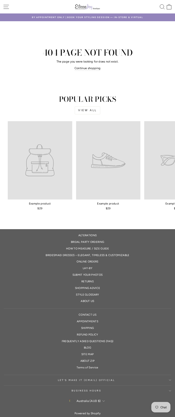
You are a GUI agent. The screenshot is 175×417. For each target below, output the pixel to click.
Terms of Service (87, 367)
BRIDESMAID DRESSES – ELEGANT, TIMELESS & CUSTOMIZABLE (87, 255)
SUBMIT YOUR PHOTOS (87, 274)
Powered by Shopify (87, 413)
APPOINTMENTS (87, 321)
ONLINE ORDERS (87, 261)
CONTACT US (87, 314)
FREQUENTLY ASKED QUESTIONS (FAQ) (87, 341)
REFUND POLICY (87, 334)
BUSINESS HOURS (86, 390)
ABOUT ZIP (87, 360)
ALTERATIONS (87, 235)
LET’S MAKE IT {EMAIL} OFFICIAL (86, 380)
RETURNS (87, 281)
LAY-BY (87, 268)
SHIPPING (87, 328)
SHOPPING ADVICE (87, 288)
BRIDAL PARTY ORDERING (87, 242)
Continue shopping (87, 68)
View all (87, 110)
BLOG (87, 347)
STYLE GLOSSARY (87, 294)
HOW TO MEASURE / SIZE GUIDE (87, 248)
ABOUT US (87, 301)
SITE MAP (87, 354)
